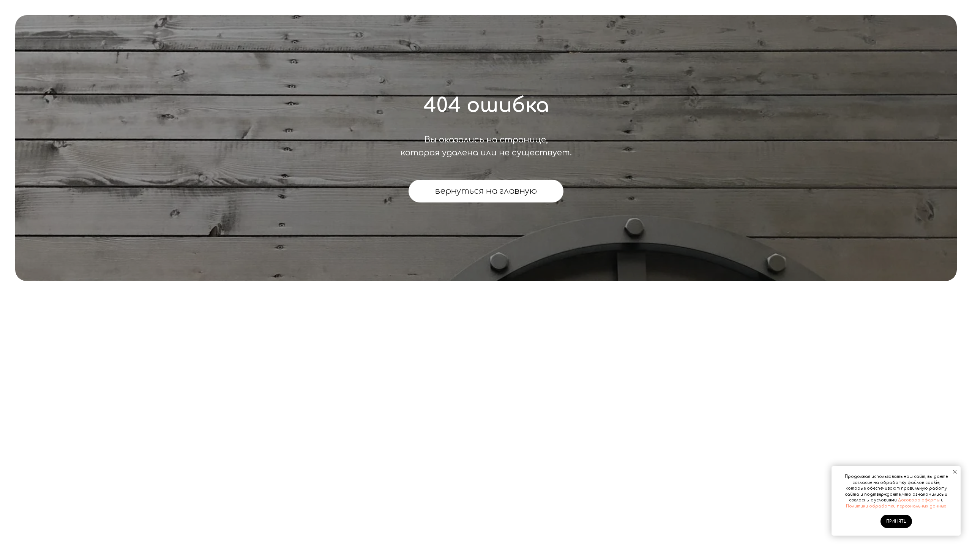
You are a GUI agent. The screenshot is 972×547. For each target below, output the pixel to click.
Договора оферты (919, 500)
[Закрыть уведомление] (955, 472)
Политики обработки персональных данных (896, 506)
